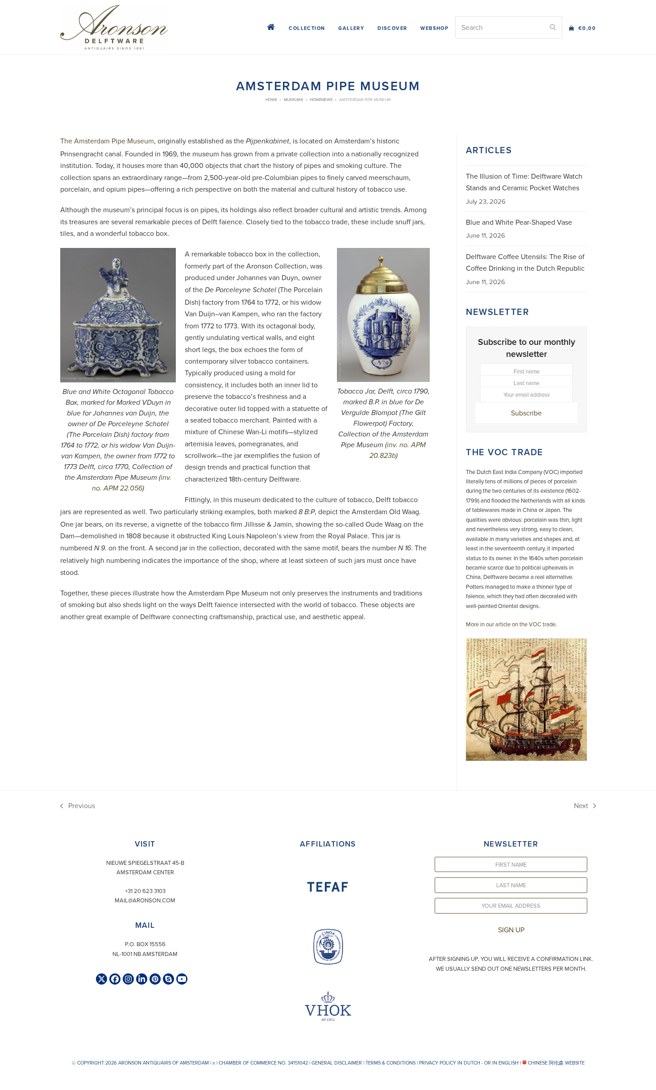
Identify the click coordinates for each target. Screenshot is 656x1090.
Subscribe (526, 413)
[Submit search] (553, 27)
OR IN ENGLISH (501, 1062)
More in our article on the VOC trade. (511, 624)
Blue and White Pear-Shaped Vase (519, 222)
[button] (582, 27)
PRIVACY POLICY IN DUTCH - (451, 1062)
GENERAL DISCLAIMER (336, 1062)
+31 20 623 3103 (145, 891)
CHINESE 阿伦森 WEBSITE (556, 1062)
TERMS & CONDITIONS (390, 1062)
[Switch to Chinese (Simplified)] (8, 1080)
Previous (77, 806)
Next (581, 806)
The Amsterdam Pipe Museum (107, 141)
